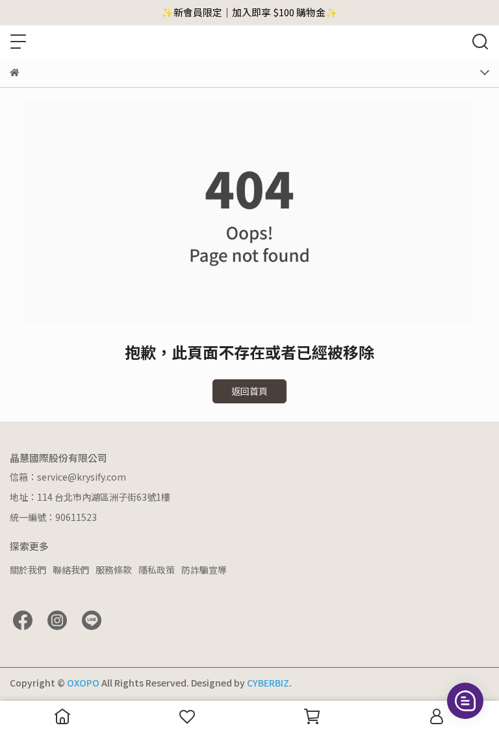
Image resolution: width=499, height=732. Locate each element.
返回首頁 (249, 391)
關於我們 (28, 569)
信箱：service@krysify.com (68, 476)
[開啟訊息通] (465, 701)
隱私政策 (156, 569)
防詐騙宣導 (204, 569)
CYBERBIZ (268, 682)
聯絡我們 (71, 569)
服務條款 (114, 569)
